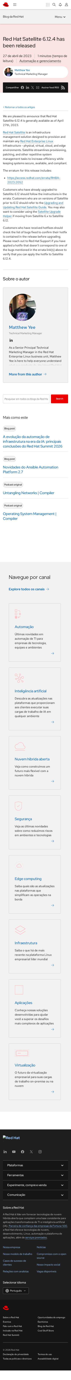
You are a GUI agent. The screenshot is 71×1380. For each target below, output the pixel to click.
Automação (24, 626)
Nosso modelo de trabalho (17, 1254)
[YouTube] (14, 1153)
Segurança (23, 819)
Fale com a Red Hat (12, 1326)
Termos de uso (45, 1354)
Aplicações (23, 1002)
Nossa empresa (11, 1247)
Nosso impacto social (48, 1264)
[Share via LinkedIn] (27, 87)
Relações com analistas (16, 1271)
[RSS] (63, 87)
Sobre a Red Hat (11, 1317)
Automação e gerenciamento (40, 61)
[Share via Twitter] (32, 87)
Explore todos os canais (27, 589)
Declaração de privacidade (16, 1354)
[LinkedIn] (5, 1153)
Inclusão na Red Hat (13, 1330)
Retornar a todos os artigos (20, 107)
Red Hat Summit (11, 1335)
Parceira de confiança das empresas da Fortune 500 (37, 1226)
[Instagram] (40, 1153)
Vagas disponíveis (46, 1271)
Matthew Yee (22, 70)
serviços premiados (36, 1237)
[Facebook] (22, 1153)
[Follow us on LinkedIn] (11, 340)
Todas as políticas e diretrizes (17, 1358)
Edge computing (28, 878)
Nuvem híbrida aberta (32, 759)
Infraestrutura (26, 943)
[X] (31, 1153)
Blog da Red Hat (13, 17)
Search (59, 398)
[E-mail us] (38, 87)
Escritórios (43, 1321)
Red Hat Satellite (14, 132)
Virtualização (25, 1065)
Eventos (7, 1321)
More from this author (25, 374)
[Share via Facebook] (22, 87)
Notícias (41, 1247)
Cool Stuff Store (46, 1330)
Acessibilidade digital (48, 1358)
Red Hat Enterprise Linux (36, 141)
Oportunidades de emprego (51, 1317)
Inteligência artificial (30, 691)
